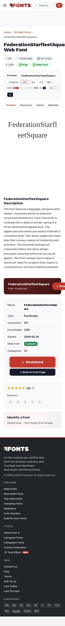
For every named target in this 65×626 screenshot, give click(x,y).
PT (49, 605)
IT (42, 605)
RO (28, 605)
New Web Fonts (13, 493)
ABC (25, 82)
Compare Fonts (13, 537)
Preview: (12, 75)
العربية (16, 611)
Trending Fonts (13, 503)
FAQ (6, 571)
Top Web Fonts (13, 498)
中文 (57, 605)
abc (33, 82)
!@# (49, 82)
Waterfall (53, 105)
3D (25, 350)
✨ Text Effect (16, 552)
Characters (26, 105)
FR (35, 605)
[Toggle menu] (5, 5)
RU (7, 611)
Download (34, 362)
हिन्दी (36, 611)
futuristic (35, 209)
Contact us (10, 566)
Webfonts (10, 508)
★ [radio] (10, 402)
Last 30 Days (12, 591)
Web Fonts (10, 488)
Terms (8, 576)
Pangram (13, 82)
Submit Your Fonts (15, 518)
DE (14, 605)
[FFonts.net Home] (20, 5)
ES (21, 605)
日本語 (27, 611)
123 (41, 82)
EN (7, 605)
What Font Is (12, 532)
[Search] (59, 5)
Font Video (10, 586)
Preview (10, 105)
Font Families (12, 513)
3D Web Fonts (22, 32)
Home (7, 32)
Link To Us (10, 581)
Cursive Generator (15, 547)
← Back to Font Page (32, 372)
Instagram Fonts (14, 542)
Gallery (40, 105)
